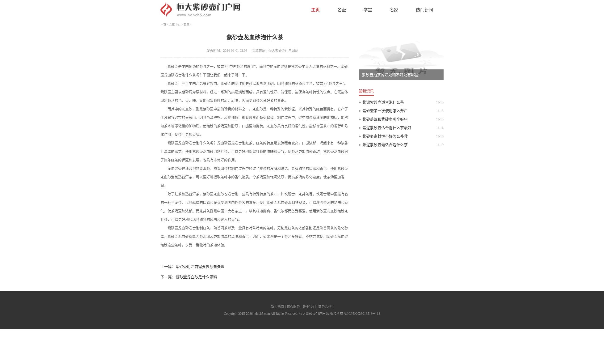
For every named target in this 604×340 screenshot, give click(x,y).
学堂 (368, 10)
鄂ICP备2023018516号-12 (362, 313)
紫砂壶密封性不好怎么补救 (385, 136)
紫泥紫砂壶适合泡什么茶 (383, 102)
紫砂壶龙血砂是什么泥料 (196, 277)
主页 (315, 10)
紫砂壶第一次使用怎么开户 (385, 111)
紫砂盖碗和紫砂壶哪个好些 (385, 119)
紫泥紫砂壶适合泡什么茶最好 (386, 128)
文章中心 (174, 24)
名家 (394, 10)
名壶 (341, 10)
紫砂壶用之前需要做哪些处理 (200, 267)
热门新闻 (424, 10)
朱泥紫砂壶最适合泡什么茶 (385, 145)
